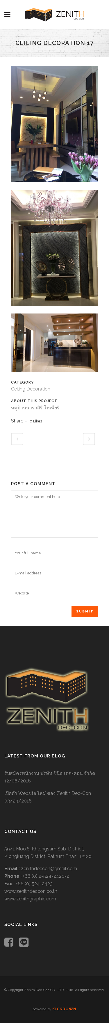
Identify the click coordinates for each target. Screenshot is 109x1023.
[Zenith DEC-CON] (47, 730)
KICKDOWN (64, 1009)
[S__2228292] (54, 186)
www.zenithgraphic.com (30, 899)
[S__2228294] (54, 375)
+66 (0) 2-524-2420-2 (46, 876)
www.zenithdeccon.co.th (30, 891)
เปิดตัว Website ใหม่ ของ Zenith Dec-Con (47, 793)
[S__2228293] (54, 309)
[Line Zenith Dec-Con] (24, 943)
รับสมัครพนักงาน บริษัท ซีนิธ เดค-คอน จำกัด (49, 773)
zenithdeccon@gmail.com (49, 868)
